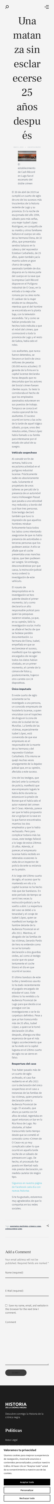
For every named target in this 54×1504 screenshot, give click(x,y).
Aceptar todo (27, 1482)
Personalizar (27, 1490)
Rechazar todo (27, 1498)
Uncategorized (34, 147)
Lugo (20, 1228)
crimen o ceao (35, 1226)
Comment (10, 1322)
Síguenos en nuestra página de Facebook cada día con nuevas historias (27, 1186)
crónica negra (11, 1228)
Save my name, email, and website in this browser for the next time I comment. (26, 1309)
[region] (27, 1474)
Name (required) (14, 1272)
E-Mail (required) (14, 1290)
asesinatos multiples (19, 1226)
